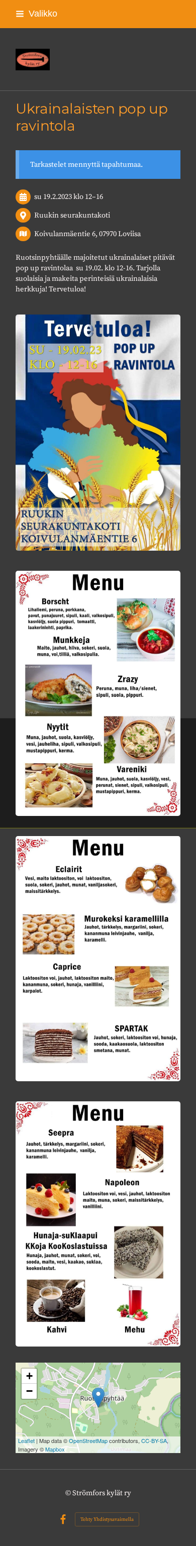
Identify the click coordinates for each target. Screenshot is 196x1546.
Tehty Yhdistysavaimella (107, 1519)
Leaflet (26, 1440)
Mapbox (55, 1449)
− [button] (29, 1391)
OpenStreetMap (88, 1440)
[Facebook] (63, 1519)
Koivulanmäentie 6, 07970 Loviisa (87, 234)
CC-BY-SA (154, 1440)
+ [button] (29, 1376)
